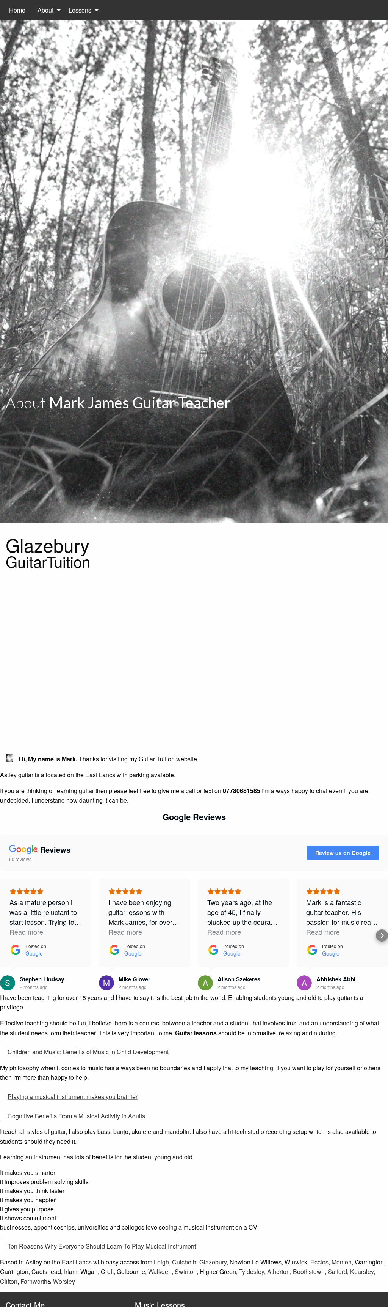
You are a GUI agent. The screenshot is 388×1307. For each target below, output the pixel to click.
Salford (337, 1271)
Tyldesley (251, 1271)
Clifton (8, 1281)
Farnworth (33, 1281)
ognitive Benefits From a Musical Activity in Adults (78, 1116)
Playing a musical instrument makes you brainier (73, 1096)
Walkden (160, 1271)
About (45, 10)
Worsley (64, 1281)
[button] (6, 935)
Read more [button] (26, 932)
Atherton (278, 1271)
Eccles (319, 1262)
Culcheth (184, 1262)
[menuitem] (17, 10)
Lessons (80, 10)
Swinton (186, 1271)
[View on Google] (7, 982)
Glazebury (213, 1262)
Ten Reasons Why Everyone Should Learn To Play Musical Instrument (102, 1246)
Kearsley (362, 1271)
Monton (342, 1262)
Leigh (161, 1262)
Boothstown (309, 1271)
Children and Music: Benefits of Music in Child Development (88, 1051)
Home (17, 10)
